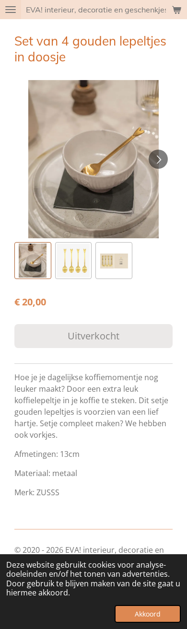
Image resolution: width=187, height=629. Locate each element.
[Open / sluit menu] (10, 9)
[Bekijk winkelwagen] (176, 9)
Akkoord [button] (148, 613)
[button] (32, 260)
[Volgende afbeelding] (158, 159)
